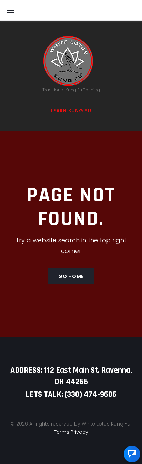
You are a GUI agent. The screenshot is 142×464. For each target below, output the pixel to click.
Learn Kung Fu (71, 110)
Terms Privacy (71, 432)
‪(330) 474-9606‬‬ (90, 394)
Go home (71, 276)
